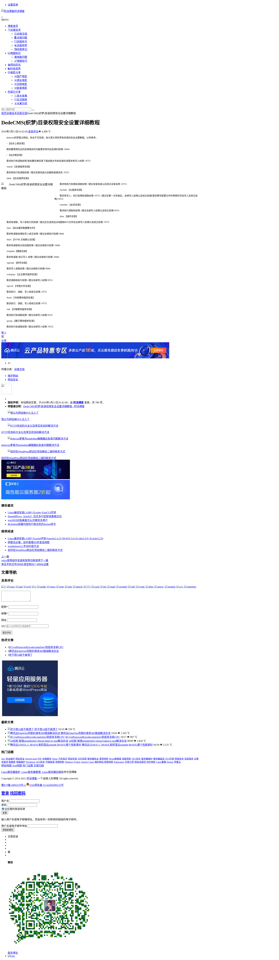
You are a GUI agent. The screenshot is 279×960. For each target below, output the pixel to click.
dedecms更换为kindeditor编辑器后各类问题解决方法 (30, 445)
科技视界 (15, 68)
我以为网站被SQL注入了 (15, 419)
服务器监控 (159, 759)
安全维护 (10, 759)
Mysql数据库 (115, 759)
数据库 (12, 762)
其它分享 (15, 91)
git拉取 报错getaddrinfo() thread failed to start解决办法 (98, 741)
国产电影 (22, 76)
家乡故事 (22, 95)
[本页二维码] (11, 956)
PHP (39, 759)
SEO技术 (40, 762)
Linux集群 (161, 762)
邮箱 (4, 613)
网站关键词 (140, 762)
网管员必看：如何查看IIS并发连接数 (29, 542)
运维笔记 (22, 49)
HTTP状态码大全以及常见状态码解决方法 (25, 432)
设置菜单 (13, 4)
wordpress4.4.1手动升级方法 (23, 546)
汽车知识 (62, 759)
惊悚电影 (59, 762)
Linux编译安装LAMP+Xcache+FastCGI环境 (32, 512)
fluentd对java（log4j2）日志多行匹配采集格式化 (35, 516)
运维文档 (22, 33)
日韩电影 (22, 84)
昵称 (4, 606)
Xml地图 (17, 765)
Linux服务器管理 (31, 772)
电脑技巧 (22, 61)
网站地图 (6, 765)
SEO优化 (136, 759)
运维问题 (22, 37)
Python (77, 762)
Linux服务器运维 (51, 772)
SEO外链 (169, 759)
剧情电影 (108, 762)
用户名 (5, 801)
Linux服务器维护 (10, 772)
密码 (3, 805)
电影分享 (15, 72)
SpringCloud (31, 759)
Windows (69, 762)
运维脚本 (46, 759)
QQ (3, 626)
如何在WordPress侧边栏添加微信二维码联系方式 (28, 458)
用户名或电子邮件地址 (14, 826)
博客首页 (13, 26)
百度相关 (188, 759)
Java (3, 759)
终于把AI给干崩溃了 (20, 655)
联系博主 (13, 952)
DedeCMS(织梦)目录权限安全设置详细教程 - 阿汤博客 (53, 406)
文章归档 (39, 765)
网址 (3, 620)
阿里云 (177, 762)
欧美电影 (22, 88)
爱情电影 (103, 759)
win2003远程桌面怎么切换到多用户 (28, 520)
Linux (91, 762)
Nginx (55, 759)
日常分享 (129, 762)
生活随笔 (22, 99)
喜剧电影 (126, 759)
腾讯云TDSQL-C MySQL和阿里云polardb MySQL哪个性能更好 (117, 744)
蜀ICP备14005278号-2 (13, 785)
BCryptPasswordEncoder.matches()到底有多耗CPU (36, 647)
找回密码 (18, 793)
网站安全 (13, 379)
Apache (84, 762)
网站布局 (72, 759)
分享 (3, 340)
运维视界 (22, 45)
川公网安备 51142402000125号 (46, 785)
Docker (170, 762)
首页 (3, 113)
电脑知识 (15, 53)
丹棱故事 (50, 762)
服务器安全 (93, 759)
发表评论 (32, 131)
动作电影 (150, 762)
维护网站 (13, 375)
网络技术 (179, 759)
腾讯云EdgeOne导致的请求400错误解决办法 (34, 651)
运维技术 (15, 30)
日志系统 (82, 759)
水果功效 (22, 103)
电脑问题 (22, 57)
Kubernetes (119, 762)
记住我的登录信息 (15, 809)
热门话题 (28, 765)
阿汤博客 (78, 402)
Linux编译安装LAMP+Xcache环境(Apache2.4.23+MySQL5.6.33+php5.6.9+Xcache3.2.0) (55, 538)
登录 (5, 793)
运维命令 (22, 41)
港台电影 (22, 80)
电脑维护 (20, 762)
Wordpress (30, 762)
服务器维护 (147, 759)
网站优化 (15, 64)
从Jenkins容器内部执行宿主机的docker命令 (32, 524)
